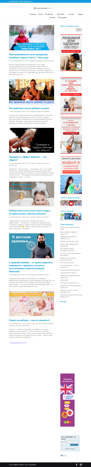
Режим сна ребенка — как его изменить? (29, 320)
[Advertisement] (73, 330)
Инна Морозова (16, 61)
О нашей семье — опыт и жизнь (69, 266)
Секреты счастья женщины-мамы (70, 286)
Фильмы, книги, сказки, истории (69, 291)
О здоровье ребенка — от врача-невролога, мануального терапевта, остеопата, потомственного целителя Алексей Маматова (30, 267)
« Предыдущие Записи (17, 343)
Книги (40, 14)
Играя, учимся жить (68, 241)
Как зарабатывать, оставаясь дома (67, 250)
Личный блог (13, 165)
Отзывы (52, 18)
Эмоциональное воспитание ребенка (71, 296)
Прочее (51, 61)
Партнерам (62, 18)
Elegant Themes (18, 464)
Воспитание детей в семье (39, 323)
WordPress (33, 464)
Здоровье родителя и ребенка (39, 61)
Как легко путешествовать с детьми (70, 254)
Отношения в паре (67, 273)
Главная (32, 14)
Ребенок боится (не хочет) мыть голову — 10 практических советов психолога (30, 212)
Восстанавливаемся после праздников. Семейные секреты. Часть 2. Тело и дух (29, 56)
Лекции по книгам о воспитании (68, 259)
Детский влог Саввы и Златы (68, 233)
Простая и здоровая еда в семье (70, 276)
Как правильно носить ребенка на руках (29, 108)
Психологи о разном (68, 283)
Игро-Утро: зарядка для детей (69, 245)
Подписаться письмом (70, 448)
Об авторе (49, 14)
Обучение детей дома (68, 270)
